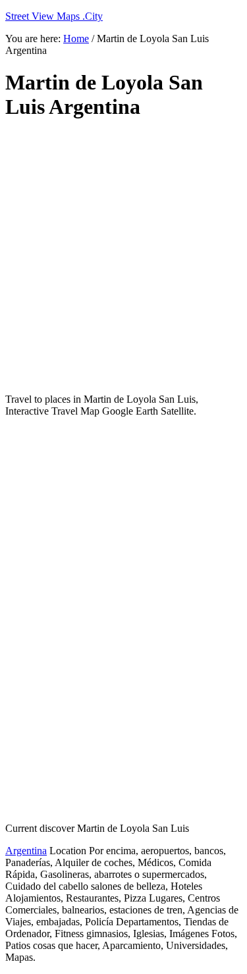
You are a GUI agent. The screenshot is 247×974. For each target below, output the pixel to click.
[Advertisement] (123, 257)
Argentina (26, 850)
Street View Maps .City (54, 16)
